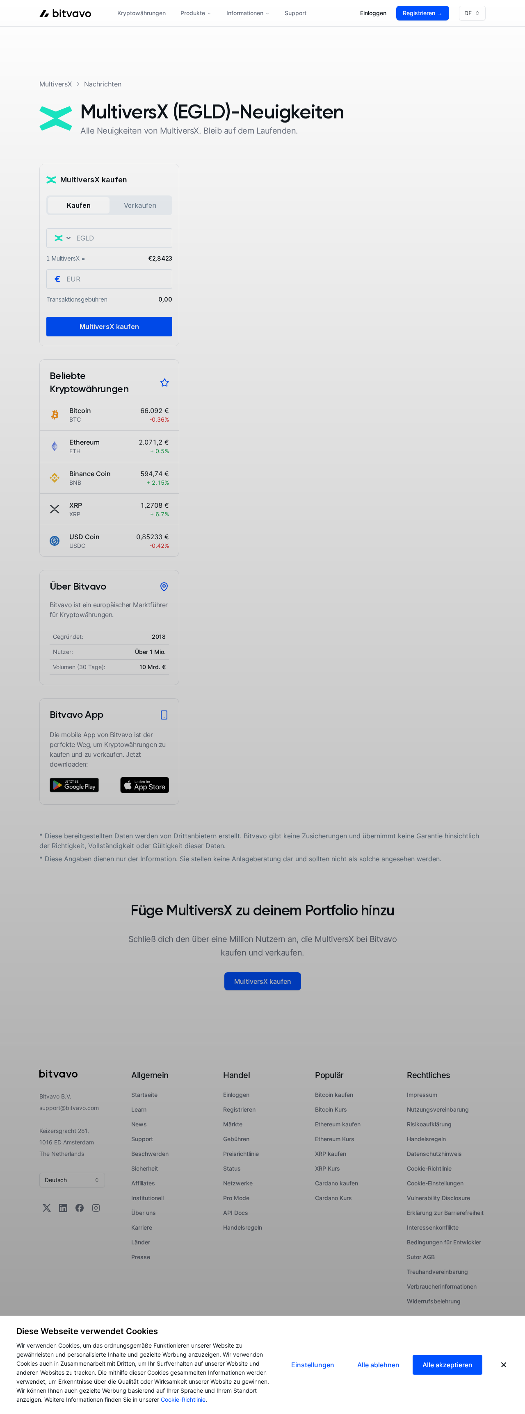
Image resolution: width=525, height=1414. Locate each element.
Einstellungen (312, 1365)
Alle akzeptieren (447, 1365)
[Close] (504, 1365)
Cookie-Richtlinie (183, 1399)
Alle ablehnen (378, 1365)
